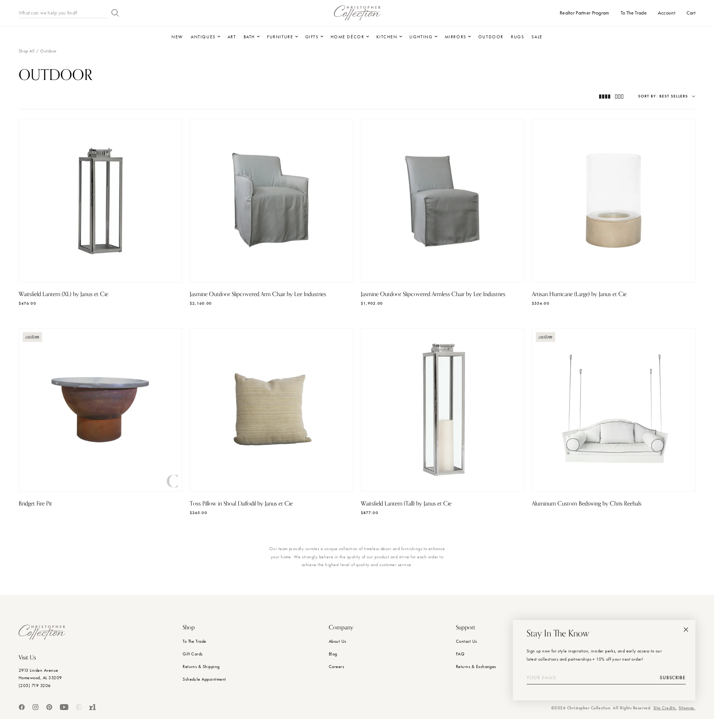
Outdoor (491, 36)
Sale (536, 36)
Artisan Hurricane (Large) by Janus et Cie (579, 294)
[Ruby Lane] (92, 707)
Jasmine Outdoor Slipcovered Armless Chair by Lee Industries (433, 294)
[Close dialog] (686, 629)
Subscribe (673, 678)
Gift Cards (193, 654)
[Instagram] (35, 707)
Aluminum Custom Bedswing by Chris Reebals (586, 503)
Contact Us (466, 641)
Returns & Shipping (201, 666)
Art (232, 36)
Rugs (517, 36)
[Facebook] (22, 707)
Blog (333, 654)
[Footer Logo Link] (42, 632)
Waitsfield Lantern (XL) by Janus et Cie (63, 294)
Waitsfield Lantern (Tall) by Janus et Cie (406, 503)
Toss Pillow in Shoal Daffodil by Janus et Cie (241, 503)
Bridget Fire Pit (35, 503)
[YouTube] (64, 707)
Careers (336, 666)
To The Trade (194, 641)
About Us (337, 641)
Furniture (280, 36)
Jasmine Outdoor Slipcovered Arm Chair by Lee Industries (258, 294)
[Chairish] (79, 707)
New (177, 36)
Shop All (27, 51)
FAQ (460, 654)
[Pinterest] (49, 707)
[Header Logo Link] (357, 12)
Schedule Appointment (204, 679)
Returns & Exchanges (476, 666)
